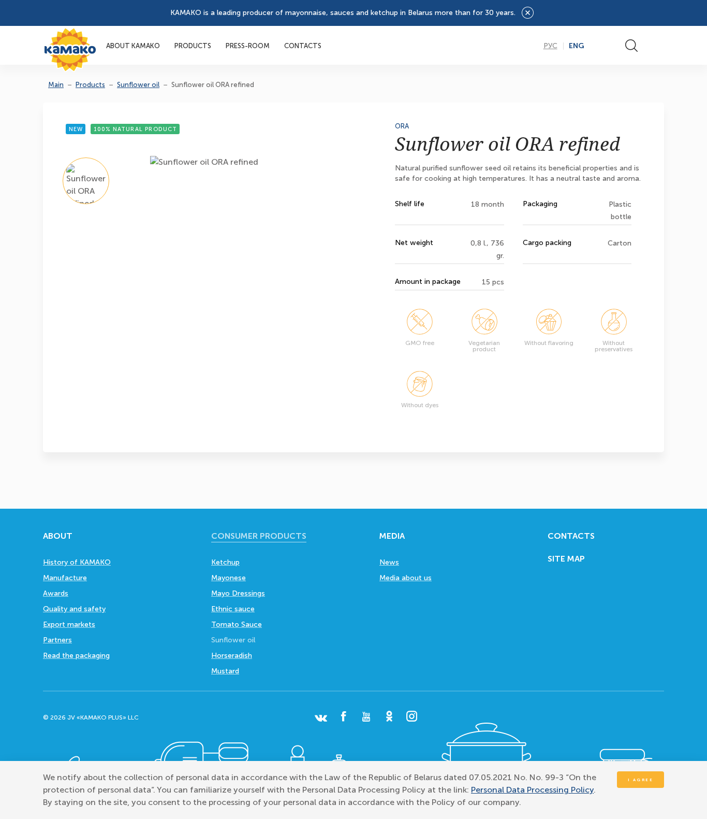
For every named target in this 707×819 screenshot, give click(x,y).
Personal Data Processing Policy (532, 790)
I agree (641, 779)
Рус (550, 46)
